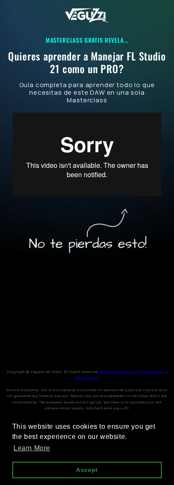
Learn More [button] (32, 448)
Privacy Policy (153, 372)
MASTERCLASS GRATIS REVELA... (87, 40)
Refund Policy (87, 377)
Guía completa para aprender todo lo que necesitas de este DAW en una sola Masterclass (87, 92)
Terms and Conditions (118, 372)
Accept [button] (87, 469)
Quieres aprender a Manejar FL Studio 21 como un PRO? (87, 62)
